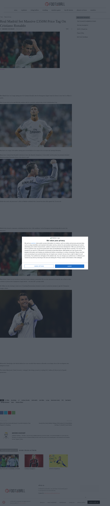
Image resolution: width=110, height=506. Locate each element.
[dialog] (55, 253)
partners (33, 243)
